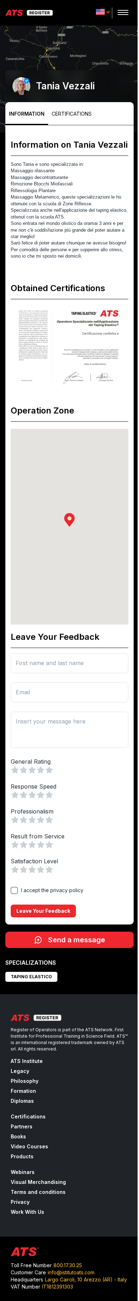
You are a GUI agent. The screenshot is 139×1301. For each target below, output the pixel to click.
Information (27, 114)
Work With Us (27, 1212)
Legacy (20, 1071)
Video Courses (29, 1146)
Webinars (23, 1172)
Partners (21, 1126)
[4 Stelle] (40, 770)
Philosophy (24, 1081)
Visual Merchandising (38, 1182)
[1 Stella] (15, 770)
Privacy (20, 1202)
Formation (23, 1091)
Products (22, 1156)
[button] (69, 520)
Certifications (72, 114)
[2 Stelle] (23, 770)
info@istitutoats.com (71, 1272)
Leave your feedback (43, 911)
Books (18, 1136)
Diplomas (22, 1101)
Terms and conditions (38, 1192)
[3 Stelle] (32, 770)
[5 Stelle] (49, 770)
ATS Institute (27, 1061)
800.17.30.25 (67, 1265)
